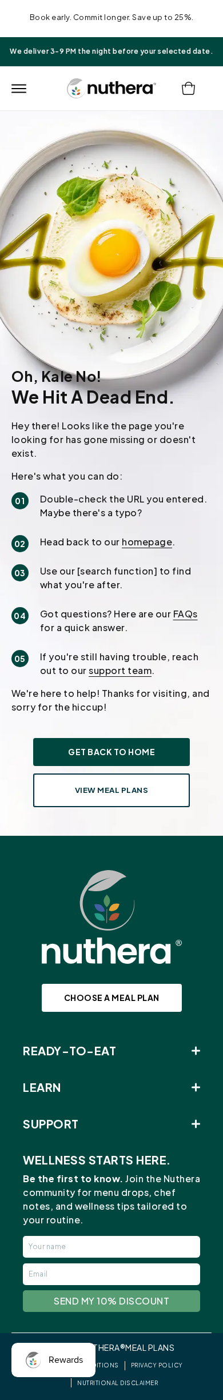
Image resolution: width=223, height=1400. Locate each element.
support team (120, 670)
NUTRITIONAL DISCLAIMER (117, 1382)
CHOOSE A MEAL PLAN (112, 997)
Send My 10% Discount (111, 1301)
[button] (18, 88)
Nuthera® (103, 1347)
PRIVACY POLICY (157, 1365)
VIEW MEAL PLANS (112, 790)
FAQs (185, 614)
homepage (147, 542)
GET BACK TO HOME (111, 752)
